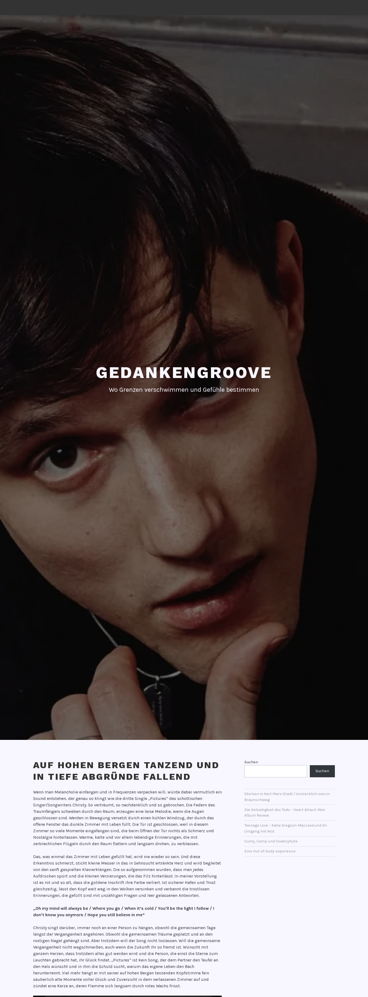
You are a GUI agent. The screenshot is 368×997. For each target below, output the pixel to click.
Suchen (251, 762)
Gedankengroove (184, 372)
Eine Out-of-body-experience (270, 851)
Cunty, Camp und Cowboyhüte (271, 841)
